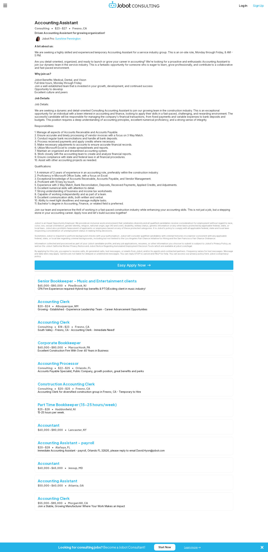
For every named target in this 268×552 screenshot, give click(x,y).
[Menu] (5, 5)
